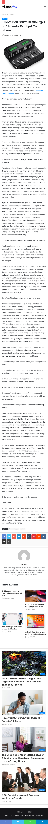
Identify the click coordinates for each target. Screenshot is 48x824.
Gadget (22, 529)
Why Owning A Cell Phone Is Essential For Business (12, 628)
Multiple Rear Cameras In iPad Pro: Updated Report (35, 633)
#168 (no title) (18, 815)
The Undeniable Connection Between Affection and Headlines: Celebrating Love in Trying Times (23, 758)
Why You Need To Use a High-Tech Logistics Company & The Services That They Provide (21, 681)
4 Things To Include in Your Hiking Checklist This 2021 (12, 593)
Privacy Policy (29, 815)
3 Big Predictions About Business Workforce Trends (20, 797)
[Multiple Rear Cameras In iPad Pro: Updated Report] (35, 621)
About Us (8, 815)
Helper (7, 35)
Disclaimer (39, 815)
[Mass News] (9, 6)
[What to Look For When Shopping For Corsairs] (35, 596)
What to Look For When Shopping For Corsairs (34, 605)
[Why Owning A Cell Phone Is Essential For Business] (12, 619)
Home (6, 14)
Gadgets (12, 14)
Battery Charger (13, 529)
